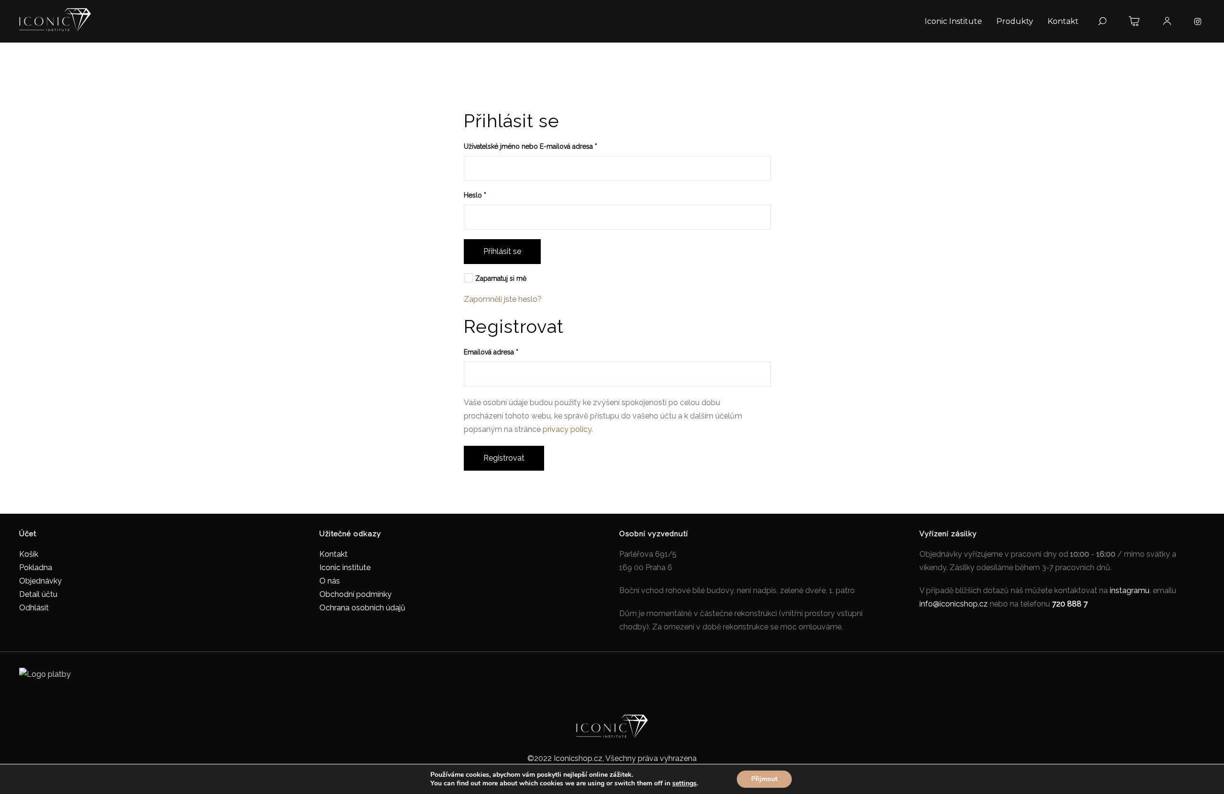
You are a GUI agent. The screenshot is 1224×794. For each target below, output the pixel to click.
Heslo (475, 195)
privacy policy (567, 429)
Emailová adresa (491, 352)
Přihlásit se (502, 251)
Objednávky (40, 580)
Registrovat (504, 458)
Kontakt (333, 554)
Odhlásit (34, 607)
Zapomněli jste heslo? (503, 299)
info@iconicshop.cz (953, 603)
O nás (329, 580)
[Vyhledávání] (1102, 21)
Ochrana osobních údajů (362, 607)
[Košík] (1135, 21)
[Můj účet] (1167, 21)
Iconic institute (345, 567)
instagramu (1129, 590)
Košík (28, 554)
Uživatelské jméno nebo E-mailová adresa (530, 146)
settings (684, 783)
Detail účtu (38, 594)
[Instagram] (1198, 21)
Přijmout (764, 778)
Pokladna (35, 567)
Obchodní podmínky (355, 594)
